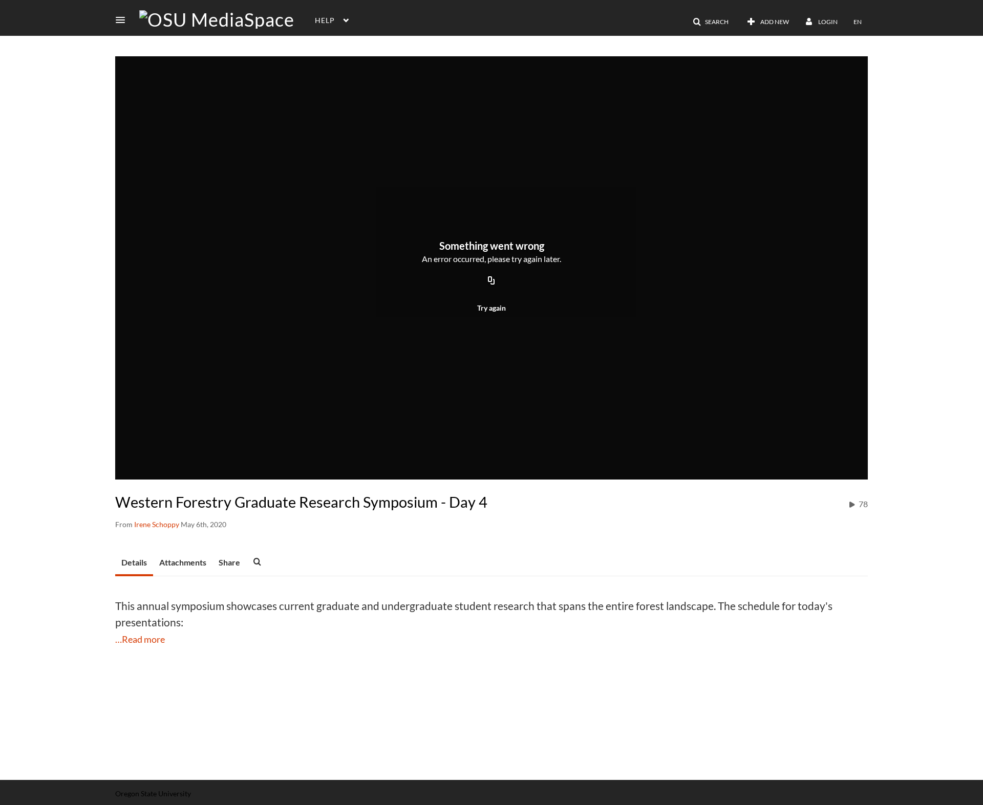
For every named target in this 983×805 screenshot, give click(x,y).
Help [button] (325, 20)
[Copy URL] (491, 281)
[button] (123, 20)
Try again (491, 307)
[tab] (134, 563)
